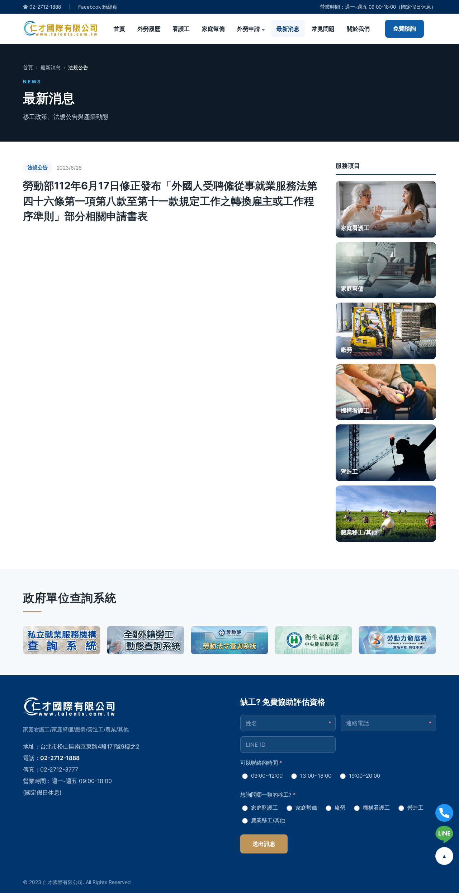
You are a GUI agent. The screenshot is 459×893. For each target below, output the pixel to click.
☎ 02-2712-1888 (42, 7)
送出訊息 (263, 843)
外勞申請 (248, 28)
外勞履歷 (148, 28)
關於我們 (358, 28)
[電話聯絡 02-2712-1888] (444, 813)
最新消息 (287, 28)
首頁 (119, 28)
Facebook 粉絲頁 (97, 7)
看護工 (181, 28)
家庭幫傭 (213, 28)
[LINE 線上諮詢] (444, 834)
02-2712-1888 (60, 757)
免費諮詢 (404, 28)
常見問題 (323, 28)
